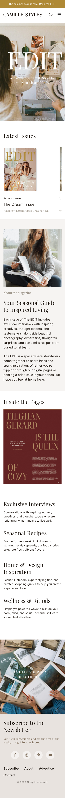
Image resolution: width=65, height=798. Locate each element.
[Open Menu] (59, 15)
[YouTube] (50, 755)
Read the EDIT (47, 3)
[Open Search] (51, 15)
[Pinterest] (38, 755)
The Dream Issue (18, 204)
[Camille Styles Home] (23, 15)
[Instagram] (27, 755)
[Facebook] (15, 755)
